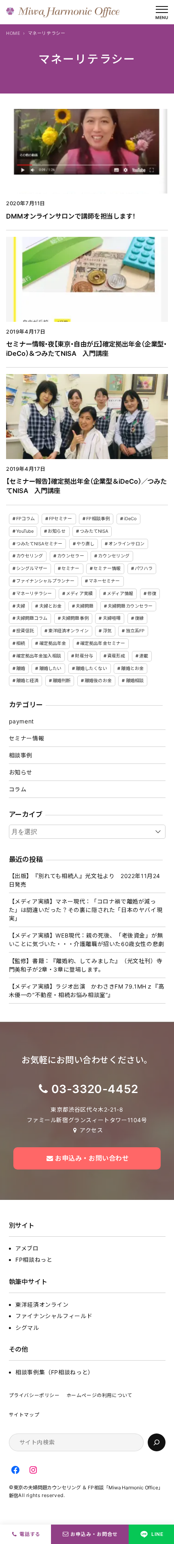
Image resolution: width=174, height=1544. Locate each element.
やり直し (85, 544)
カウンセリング (113, 556)
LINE (157, 1534)
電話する (29, 1534)
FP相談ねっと (33, 1259)
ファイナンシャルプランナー (45, 581)
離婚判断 (61, 680)
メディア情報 (120, 593)
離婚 (20, 668)
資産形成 (116, 656)
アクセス (91, 1130)
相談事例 (20, 755)
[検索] (157, 1442)
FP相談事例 (98, 518)
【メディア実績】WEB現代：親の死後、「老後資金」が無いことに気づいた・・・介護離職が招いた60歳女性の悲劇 (86, 939)
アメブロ (26, 1248)
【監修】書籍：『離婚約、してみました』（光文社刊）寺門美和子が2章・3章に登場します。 (86, 965)
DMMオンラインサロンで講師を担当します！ (71, 216)
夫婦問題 (84, 606)
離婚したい (50, 668)
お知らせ (57, 531)
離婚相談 (135, 680)
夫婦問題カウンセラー (130, 606)
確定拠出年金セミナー (102, 643)
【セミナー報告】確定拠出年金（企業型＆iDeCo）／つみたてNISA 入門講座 (86, 486)
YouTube (25, 531)
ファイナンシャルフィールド (53, 1315)
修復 (151, 593)
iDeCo (130, 518)
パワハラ (144, 568)
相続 (20, 643)
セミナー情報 (107, 568)
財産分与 (84, 656)
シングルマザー (32, 568)
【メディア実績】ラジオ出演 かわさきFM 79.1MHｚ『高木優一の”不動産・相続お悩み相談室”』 (86, 990)
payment (21, 721)
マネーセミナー (104, 581)
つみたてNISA (94, 531)
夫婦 (20, 606)
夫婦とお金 (50, 606)
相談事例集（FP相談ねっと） (54, 1372)
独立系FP (135, 631)
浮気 (107, 631)
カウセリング (29, 556)
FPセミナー (60, 518)
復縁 (139, 618)
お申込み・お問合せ (94, 1534)
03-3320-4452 (94, 1089)
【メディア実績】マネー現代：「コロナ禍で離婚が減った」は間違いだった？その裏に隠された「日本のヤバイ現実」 (86, 910)
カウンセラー (70, 556)
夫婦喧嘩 (112, 618)
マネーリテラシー (34, 593)
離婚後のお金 (98, 680)
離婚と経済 (27, 680)
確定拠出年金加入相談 (38, 656)
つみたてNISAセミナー (39, 544)
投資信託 (25, 631)
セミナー (70, 568)
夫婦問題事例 (75, 618)
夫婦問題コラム (32, 618)
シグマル (27, 1327)
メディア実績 (79, 593)
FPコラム (25, 518)
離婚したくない (91, 668)
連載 (143, 656)
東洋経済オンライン (68, 631)
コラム (18, 789)
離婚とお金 (132, 668)
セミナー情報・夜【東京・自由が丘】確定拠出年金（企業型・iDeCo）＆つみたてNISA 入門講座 (86, 348)
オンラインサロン (126, 544)
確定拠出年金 (52, 643)
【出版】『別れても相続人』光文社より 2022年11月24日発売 (84, 880)
